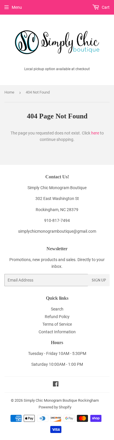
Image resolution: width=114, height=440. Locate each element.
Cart (105, 7)
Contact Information (57, 331)
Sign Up (99, 280)
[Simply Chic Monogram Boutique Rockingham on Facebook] (56, 384)
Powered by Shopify (55, 407)
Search (57, 309)
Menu (17, 7)
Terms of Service (57, 324)
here (95, 133)
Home (9, 92)
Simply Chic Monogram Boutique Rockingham (61, 400)
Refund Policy (57, 316)
